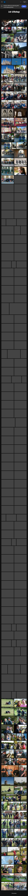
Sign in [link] (24, 1)
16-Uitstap (14, 11)
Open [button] (24, 6)
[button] (1, 6)
